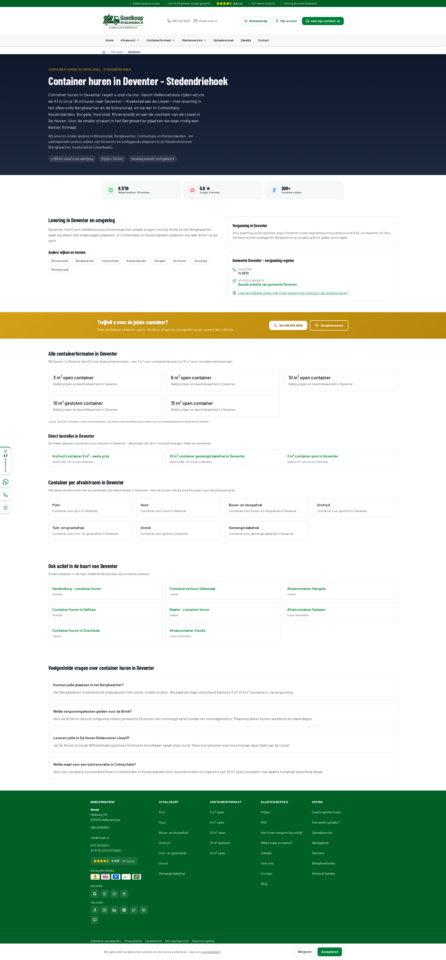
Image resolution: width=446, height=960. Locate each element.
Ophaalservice (322, 832)
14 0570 (243, 273)
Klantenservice (192, 40)
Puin (162, 812)
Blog (264, 884)
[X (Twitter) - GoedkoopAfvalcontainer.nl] (134, 910)
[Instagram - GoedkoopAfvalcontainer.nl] (104, 910)
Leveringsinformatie (326, 812)
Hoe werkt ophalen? (326, 822)
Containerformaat (159, 40)
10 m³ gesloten (220, 843)
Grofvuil (164, 843)
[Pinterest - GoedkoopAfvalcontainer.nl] (124, 910)
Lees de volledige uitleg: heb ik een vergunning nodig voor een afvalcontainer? (293, 293)
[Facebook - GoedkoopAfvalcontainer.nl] (95, 910)
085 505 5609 (181, 21)
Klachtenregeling (203, 941)
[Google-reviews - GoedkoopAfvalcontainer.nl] (95, 894)
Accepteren (329, 952)
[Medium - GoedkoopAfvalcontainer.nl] (95, 920)
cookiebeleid (211, 952)
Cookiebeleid (153, 941)
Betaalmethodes (323, 863)
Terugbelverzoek (331, 325)
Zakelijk (246, 40)
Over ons (267, 863)
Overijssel (117, 52)
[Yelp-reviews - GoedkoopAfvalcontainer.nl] (124, 894)
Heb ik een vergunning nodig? (281, 832)
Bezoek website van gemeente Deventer (267, 284)
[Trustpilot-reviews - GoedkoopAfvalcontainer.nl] (114, 894)
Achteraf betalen (323, 873)
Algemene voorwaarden (106, 941)
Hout (162, 822)
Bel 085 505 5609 (291, 325)
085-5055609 (100, 827)
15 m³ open (217, 853)
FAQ (263, 822)
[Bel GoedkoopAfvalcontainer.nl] (5, 494)
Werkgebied (320, 843)
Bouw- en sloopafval (173, 832)
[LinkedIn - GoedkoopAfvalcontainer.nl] (114, 910)
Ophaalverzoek (223, 40)
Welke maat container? (277, 843)
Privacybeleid (133, 941)
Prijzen (265, 812)
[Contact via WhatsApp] (5, 481)
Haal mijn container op (325, 21)
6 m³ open (217, 822)
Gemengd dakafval (172, 873)
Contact (263, 40)
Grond (163, 863)
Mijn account (288, 21)
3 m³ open (217, 812)
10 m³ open (218, 832)
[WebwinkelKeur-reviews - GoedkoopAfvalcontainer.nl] (104, 894)
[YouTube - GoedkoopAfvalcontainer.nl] (143, 910)
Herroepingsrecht (177, 941)
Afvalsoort (128, 40)
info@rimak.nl (208, 21)
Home (109, 40)
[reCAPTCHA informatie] (5, 507)
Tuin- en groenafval (172, 853)
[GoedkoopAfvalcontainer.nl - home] (123, 21)
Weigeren (305, 952)
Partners (318, 853)
